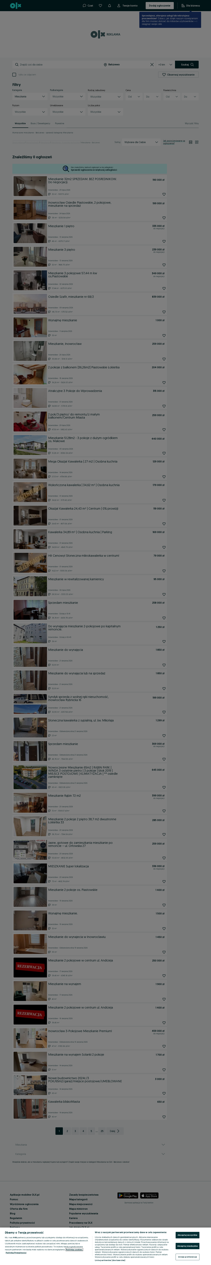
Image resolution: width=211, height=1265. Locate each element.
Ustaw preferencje (187, 1257)
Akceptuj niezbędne (187, 1246)
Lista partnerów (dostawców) (110, 1260)
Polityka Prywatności (16, 1252)
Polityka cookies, (74, 1249)
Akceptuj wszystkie (187, 1235)
